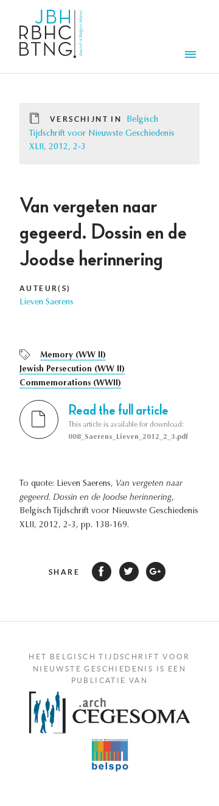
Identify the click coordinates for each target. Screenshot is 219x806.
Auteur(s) (45, 288)
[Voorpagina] (51, 36)
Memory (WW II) (73, 355)
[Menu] (192, 56)
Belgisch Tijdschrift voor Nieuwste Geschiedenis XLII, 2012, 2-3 (102, 134)
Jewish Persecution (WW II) (72, 369)
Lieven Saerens (46, 302)
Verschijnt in (86, 119)
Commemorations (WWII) (70, 383)
